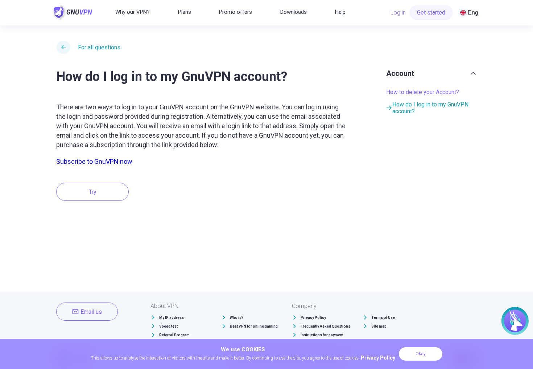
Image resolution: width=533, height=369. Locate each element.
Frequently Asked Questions (325, 326)
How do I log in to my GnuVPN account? (430, 108)
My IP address (171, 318)
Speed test (168, 326)
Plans (184, 12)
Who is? (237, 318)
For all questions (99, 47)
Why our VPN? (132, 12)
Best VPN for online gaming (254, 326)
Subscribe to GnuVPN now (94, 161)
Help (340, 12)
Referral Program (174, 335)
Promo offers (235, 12)
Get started (431, 12)
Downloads (293, 12)
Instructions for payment (322, 335)
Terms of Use (383, 318)
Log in (398, 12)
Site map (379, 326)
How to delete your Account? (422, 92)
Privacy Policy (313, 318)
